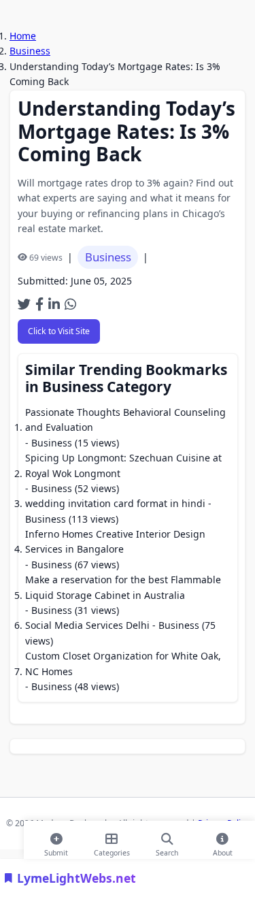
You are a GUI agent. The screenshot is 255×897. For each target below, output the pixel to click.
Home (23, 35)
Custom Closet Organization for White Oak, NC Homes (123, 663)
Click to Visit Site (59, 331)
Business (30, 50)
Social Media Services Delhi (87, 625)
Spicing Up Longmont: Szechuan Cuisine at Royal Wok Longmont (123, 465)
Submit (56, 850)
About (223, 850)
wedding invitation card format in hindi (115, 503)
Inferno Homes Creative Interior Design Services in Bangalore (115, 541)
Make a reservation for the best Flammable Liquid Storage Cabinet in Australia (123, 587)
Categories (112, 850)
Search (167, 850)
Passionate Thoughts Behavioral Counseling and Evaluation (125, 420)
